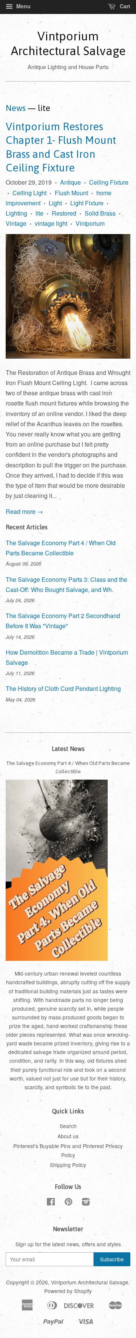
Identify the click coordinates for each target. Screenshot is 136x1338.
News (16, 108)
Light (55, 203)
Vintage (16, 223)
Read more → (24, 511)
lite (39, 213)
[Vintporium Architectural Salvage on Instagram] (86, 1203)
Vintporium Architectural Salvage (68, 43)
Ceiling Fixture (108, 182)
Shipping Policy (68, 1164)
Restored (64, 213)
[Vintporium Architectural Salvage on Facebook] (50, 1203)
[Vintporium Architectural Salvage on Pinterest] (68, 1203)
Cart (124, 6)
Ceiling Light (29, 192)
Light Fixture (87, 203)
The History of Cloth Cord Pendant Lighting (63, 688)
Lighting (16, 213)
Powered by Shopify (68, 1291)
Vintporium (90, 223)
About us (68, 1136)
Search (68, 1126)
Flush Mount (71, 192)
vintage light (51, 223)
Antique (70, 182)
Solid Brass (100, 213)
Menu (23, 6)
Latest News (68, 748)
